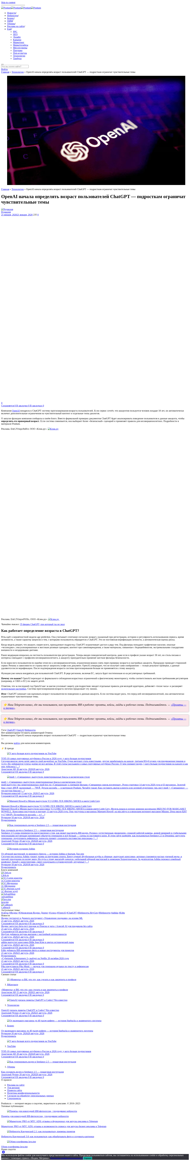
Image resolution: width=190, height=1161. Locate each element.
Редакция (6, 212)
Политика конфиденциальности (23, 1093)
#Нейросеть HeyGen (87, 913)
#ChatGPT (71, 913)
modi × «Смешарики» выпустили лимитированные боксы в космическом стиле (41, 782)
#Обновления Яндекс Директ (33, 913)
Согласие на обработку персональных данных (30, 1095)
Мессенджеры (20, 47)
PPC (15, 31)
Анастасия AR (8, 769)
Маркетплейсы (20, 45)
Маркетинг (18, 42)
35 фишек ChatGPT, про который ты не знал (42, 624)
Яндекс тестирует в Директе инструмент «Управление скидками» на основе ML (42, 918)
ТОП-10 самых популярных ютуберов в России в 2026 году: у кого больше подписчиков (46, 758)
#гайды (5, 913)
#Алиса (52, 913)
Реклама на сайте (15, 26)
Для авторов (13, 1087)
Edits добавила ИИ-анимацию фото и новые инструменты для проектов (37, 950)
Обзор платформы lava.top (14, 1146)
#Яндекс (13, 913)
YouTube (11, 1046)
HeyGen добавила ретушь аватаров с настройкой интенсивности (34, 934)
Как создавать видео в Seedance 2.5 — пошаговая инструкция (32, 830)
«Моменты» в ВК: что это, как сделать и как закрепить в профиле (34, 989)
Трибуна (17, 58)
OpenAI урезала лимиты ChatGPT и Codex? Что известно (30, 1010)
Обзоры (11, 23)
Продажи (17, 50)
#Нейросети (104, 913)
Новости (11, 13)
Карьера (17, 39)
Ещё (9, 29)
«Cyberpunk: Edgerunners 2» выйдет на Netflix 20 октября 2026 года (35, 958)
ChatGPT (11, 730)
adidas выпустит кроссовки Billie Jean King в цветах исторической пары (37, 942)
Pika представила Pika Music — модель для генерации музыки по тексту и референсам (45, 966)
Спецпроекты (14, 1098)
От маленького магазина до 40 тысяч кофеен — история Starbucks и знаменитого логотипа (47, 1030)
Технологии (19, 56)
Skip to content (8, 2)
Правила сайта (14, 1090)
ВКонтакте (12, 984)
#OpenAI (61, 913)
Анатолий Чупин (10, 841)
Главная (5, 72)
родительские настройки (13, 689)
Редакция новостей (11, 793)
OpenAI (16, 410)
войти (17, 743)
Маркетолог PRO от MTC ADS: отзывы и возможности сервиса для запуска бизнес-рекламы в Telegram (53, 1126)
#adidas (114, 913)
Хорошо (87, 1158)
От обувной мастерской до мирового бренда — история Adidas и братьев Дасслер (42, 854)
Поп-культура (20, 53)
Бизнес (10, 18)
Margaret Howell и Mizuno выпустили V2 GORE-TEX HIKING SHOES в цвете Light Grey (46, 806)
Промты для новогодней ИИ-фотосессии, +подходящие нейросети (35, 1116)
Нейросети (12, 15)
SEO (15, 34)
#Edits (122, 913)
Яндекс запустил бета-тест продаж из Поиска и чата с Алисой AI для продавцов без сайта (46, 926)
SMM (10, 21)
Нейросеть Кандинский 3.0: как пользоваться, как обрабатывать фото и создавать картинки (47, 1136)
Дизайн (17, 37)
